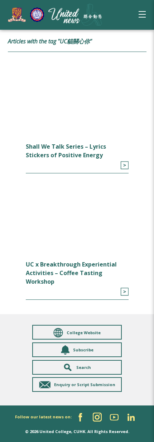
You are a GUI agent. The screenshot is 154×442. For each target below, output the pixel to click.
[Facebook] (80, 417)
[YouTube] (114, 417)
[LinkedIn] (130, 417)
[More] (124, 165)
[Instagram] (97, 417)
